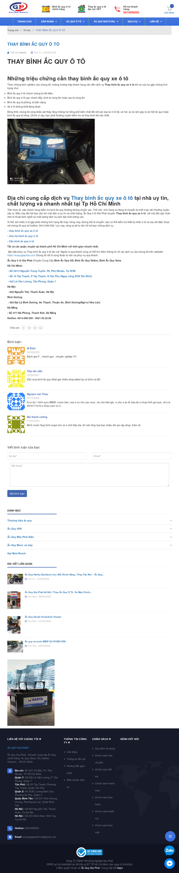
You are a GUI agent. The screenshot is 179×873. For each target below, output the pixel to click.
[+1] (41, 328)
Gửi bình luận (17, 493)
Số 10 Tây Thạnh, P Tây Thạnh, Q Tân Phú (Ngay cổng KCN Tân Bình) (51, 276)
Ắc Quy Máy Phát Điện (20, 537)
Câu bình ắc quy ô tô (21, 241)
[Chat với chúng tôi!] (169, 863)
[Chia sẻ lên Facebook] (23, 328)
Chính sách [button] (100, 739)
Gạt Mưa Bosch (16, 553)
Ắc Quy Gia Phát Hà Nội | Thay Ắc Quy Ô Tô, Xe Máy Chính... (58, 592)
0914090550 (131, 12)
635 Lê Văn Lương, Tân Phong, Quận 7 (33, 281)
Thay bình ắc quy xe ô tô (102, 197)
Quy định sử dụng (105, 748)
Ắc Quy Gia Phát (18, 747)
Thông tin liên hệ (76, 759)
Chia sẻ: (15, 327)
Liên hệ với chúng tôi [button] (23, 739)
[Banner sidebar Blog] (89, 692)
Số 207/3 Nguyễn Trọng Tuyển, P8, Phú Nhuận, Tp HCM (42, 271)
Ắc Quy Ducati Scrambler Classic (43, 616)
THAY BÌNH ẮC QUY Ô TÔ (33, 44)
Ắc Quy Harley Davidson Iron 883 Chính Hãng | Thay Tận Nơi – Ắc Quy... (64, 574)
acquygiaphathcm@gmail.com (39, 836)
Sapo (120, 868)
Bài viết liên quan (19, 563)
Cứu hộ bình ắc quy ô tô (23, 236)
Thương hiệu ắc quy (19, 520)
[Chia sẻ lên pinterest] (35, 328)
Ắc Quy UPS (14, 528)
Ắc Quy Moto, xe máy (20, 545)
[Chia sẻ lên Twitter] (29, 328)
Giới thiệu (72, 752)
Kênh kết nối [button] (129, 739)
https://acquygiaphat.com (21, 255)
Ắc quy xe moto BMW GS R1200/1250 (45, 641)
